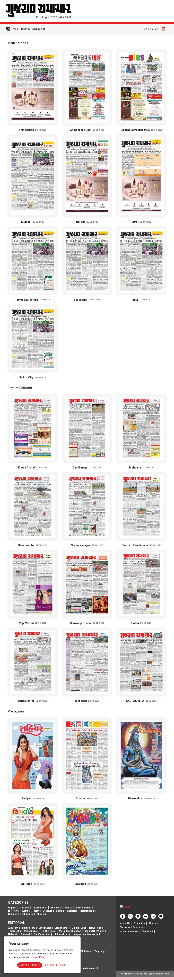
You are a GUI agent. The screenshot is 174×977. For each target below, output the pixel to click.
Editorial (72, 910)
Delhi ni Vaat (79, 927)
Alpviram (13, 927)
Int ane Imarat (63, 934)
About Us (125, 923)
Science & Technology (20, 914)
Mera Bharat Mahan (70, 931)
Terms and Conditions (132, 927)
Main (16, 28)
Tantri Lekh (14, 931)
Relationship (87, 910)
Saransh (25, 934)
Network (13, 934)
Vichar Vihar (61, 927)
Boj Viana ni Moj (43, 934)
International (40, 907)
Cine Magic (45, 927)
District (25, 28)
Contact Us (139, 923)
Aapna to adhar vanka (86, 934)
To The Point (48, 931)
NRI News (13, 910)
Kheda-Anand (88, 968)
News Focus (96, 927)
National (24, 907)
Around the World (94, 931)
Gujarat (12, 907)
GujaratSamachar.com (158, 974)
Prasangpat (31, 931)
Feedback (147, 931)
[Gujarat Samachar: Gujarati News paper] (38, 10)
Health (35, 910)
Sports (68, 907)
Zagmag (99, 951)
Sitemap (153, 923)
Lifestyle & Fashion (53, 910)
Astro (25, 910)
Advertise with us (129, 931)
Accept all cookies (29, 965)
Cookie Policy (38, 957)
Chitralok (85, 951)
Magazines (39, 28)
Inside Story (28, 927)
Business (56, 907)
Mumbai (41, 914)
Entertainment (83, 907)
